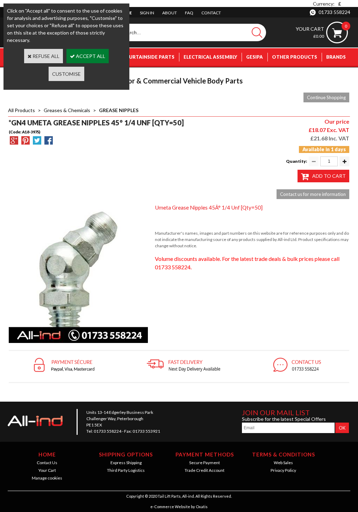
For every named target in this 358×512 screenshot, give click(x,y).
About (169, 12)
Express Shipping (126, 462)
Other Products (294, 57)
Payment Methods (205, 454)
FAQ (189, 12)
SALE (340, 74)
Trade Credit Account (204, 470)
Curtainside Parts (150, 57)
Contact (211, 12)
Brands (336, 57)
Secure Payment (204, 462)
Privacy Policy (283, 470)
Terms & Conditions (283, 454)
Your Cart (47, 470)
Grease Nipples (118, 110)
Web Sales (283, 462)
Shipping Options (126, 454)
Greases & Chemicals (67, 110)
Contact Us (47, 462)
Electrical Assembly (210, 57)
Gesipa (254, 57)
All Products (21, 110)
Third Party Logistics (126, 470)
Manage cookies (47, 478)
